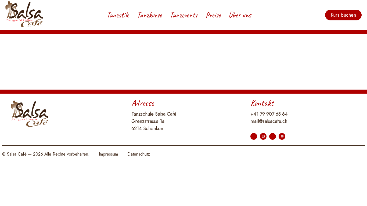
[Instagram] (263, 136)
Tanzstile (118, 15)
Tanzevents (183, 15)
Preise (213, 15)
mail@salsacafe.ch (268, 121)
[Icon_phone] (272, 136)
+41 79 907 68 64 (269, 114)
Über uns (240, 15)
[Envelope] (282, 136)
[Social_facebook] (253, 136)
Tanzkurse (149, 15)
